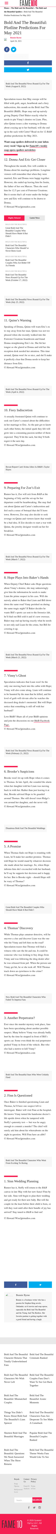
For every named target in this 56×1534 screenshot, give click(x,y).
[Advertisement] (28, 1251)
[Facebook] (6, 49)
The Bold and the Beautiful (22, 8)
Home (6, 8)
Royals (16, 1479)
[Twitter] (13, 49)
